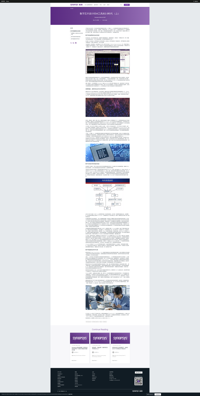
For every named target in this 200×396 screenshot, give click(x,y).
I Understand (158, 394)
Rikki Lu (76, 352)
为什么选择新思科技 (88, 4)
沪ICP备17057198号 (112, 378)
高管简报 (76, 381)
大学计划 (76, 383)
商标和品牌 (111, 375)
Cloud (95, 355)
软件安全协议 (111, 377)
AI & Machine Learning (95, 321)
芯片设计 (71, 8)
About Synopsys (88, 321)
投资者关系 (59, 378)
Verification (104, 321)
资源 (108, 4)
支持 (104, 4)
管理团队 (59, 383)
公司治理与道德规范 (61, 384)
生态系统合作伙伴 (60, 381)
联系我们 (76, 378)
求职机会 (59, 375)
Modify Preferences (150, 394)
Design (101, 321)
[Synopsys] (3, 1)
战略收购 (59, 386)
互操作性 (76, 377)
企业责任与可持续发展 (61, 377)
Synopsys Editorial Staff (100, 17)
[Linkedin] (59, 391)
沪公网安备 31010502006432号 (114, 380)
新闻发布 (76, 380)
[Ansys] (7, 1)
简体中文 (196, 1)
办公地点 (59, 380)
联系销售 (126, 4)
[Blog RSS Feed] (66, 391)
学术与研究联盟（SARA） (79, 375)
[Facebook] (61, 391)
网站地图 (76, 386)
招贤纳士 (93, 375)
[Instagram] (64, 391)
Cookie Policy (70, 394)
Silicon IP (123, 355)
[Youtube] (62, 391)
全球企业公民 (94, 377)
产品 (100, 4)
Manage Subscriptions (78, 384)
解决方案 (96, 4)
